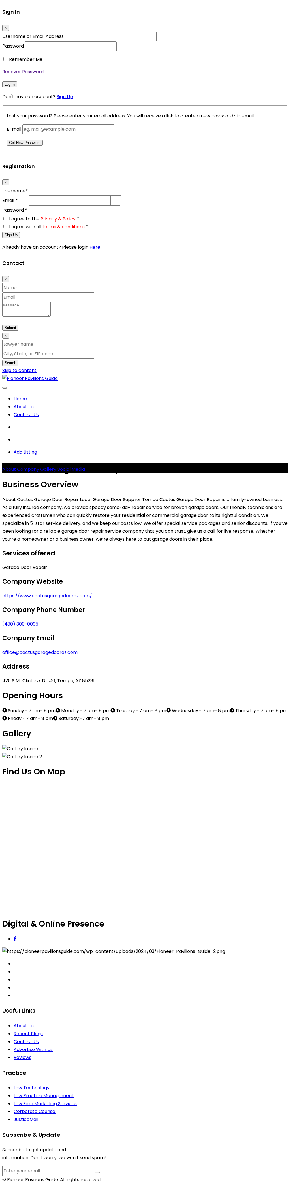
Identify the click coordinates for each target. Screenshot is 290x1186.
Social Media (71, 469)
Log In (10, 84)
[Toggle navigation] (4, 388)
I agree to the (44, 219)
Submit (10, 328)
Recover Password (23, 71)
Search (10, 363)
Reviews (22, 1057)
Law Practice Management (44, 1095)
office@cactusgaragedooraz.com (40, 652)
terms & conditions (63, 227)
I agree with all (48, 227)
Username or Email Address (33, 36)
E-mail (14, 129)
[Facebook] (15, 939)
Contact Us (26, 414)
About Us (24, 406)
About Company (20, 469)
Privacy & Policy (58, 219)
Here (94, 247)
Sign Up (65, 96)
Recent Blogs (28, 1033)
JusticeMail (26, 1119)
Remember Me (25, 59)
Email (10, 200)
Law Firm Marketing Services (45, 1103)
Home (20, 399)
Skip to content (19, 370)
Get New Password (24, 143)
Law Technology (32, 1087)
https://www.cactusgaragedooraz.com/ (47, 595)
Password (13, 46)
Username (15, 191)
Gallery (48, 469)
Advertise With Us (33, 1049)
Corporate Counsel (35, 1111)
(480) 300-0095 (20, 624)
